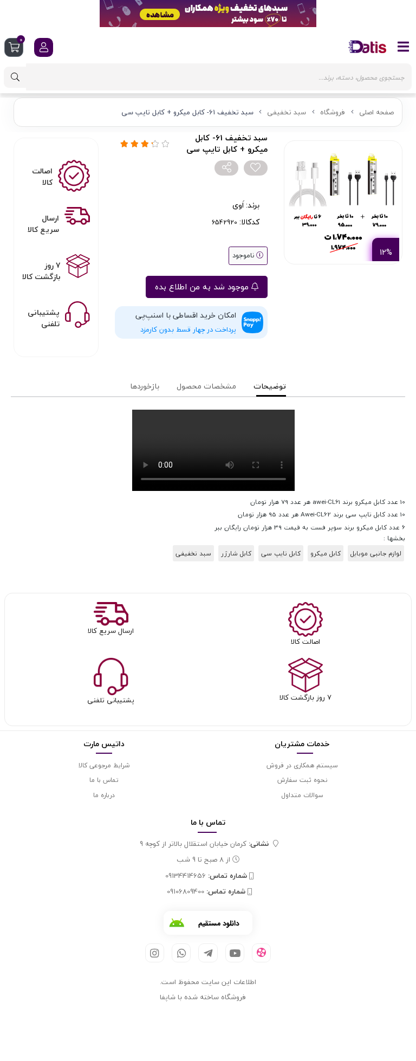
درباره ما (104, 795)
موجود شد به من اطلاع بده (203, 287)
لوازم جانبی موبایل (375, 553)
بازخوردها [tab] (144, 386)
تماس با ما (104, 780)
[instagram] (154, 952)
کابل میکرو (325, 553)
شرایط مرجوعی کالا (104, 765)
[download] (208, 923)
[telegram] (207, 952)
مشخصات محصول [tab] (206, 386)
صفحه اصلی (376, 112)
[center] (15, 77)
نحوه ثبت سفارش (302, 780)
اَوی (238, 205)
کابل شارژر (236, 553)
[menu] (403, 47)
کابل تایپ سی (281, 553)
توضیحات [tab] (269, 386)
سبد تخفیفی (286, 112)
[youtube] (234, 952)
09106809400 (206, 892)
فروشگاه (332, 112)
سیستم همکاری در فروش (302, 765)
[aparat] (261, 953)
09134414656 (206, 876)
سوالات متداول (302, 795)
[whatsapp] (181, 952)
